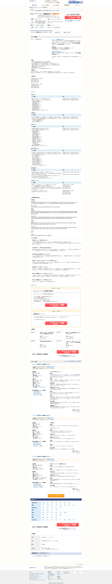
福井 (60, 507)
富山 (56, 507)
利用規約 (58, 574)
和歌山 (65, 512)
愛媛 (43, 517)
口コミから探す (56, 5)
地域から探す (34, 5)
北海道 (36, 465)
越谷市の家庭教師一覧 (37, 393)
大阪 (43, 512)
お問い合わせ (59, 573)
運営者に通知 (78, 412)
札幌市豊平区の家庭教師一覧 (38, 485)
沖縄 (73, 519)
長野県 (36, 424)
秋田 (52, 502)
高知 (56, 517)
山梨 (73, 505)
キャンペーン (77, 5)
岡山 (47, 514)
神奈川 (48, 505)
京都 (52, 512)
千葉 (56, 505)
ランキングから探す (45, 5)
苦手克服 (36, 436)
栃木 (69, 505)
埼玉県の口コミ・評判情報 (37, 394)
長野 (47, 507)
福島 (69, 502)
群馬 (65, 505)
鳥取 (60, 514)
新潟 (43, 507)
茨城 (60, 505)
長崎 (52, 519)
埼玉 (52, 505)
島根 (56, 514)
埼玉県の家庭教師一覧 (37, 391)
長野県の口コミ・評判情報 (37, 445)
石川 (52, 507)
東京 (43, 505)
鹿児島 (69, 519)
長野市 (39, 424)
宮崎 (65, 519)
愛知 (42, 547)
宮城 (65, 502)
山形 (56, 502)
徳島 (52, 517)
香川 (47, 517)
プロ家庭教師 (37, 432)
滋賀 (56, 512)
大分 (60, 519)
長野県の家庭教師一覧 (37, 442)
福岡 (43, 519)
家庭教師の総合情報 (66, 573)
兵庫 (47, 512)
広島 (43, 514)
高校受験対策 (37, 385)
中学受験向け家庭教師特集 (51, 574)
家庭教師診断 (66, 5)
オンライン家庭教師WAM (37, 364)
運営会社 (58, 578)
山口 (52, 514)
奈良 (60, 512)
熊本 (56, 519)
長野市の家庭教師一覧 (37, 444)
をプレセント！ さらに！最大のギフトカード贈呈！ (68, 356)
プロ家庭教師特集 (50, 573)
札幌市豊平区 (40, 465)
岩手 (60, 502)
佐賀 (47, 519)
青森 (47, 502)
